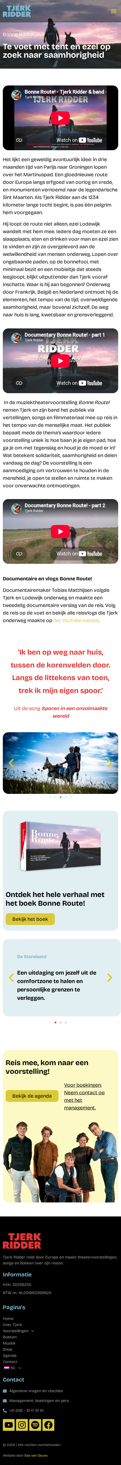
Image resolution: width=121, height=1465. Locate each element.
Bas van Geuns (36, 1455)
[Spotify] (35, 1425)
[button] (113, 11)
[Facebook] (48, 1425)
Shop (7, 1349)
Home (8, 1318)
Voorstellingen (15, 1331)
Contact (10, 1361)
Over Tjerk (12, 1324)
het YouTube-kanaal (75, 620)
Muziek (9, 1343)
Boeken (10, 1337)
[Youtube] (9, 1425)
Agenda (10, 1355)
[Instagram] (22, 1425)
